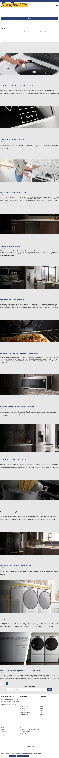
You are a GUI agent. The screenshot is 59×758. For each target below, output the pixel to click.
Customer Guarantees (24, 714)
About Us (22, 702)
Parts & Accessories (5, 735)
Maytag (41, 708)
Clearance (3, 738)
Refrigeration (3, 731)
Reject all (13, 755)
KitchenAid (42, 699)
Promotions (22, 704)
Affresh (41, 712)
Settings (4, 755)
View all (1, 27)
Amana (41, 710)
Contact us (22, 699)
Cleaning (2, 729)
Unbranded (42, 704)
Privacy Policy (23, 710)
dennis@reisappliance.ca (27, 733)
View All (41, 718)
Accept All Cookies (23, 755)
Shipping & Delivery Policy (25, 712)
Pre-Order (3, 740)
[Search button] (54, 5)
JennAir (41, 706)
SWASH (41, 716)
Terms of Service (23, 708)
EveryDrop (42, 714)
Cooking (2, 727)
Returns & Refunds (24, 706)
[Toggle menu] (57, 5)
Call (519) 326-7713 (26, 731)
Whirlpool (41, 702)
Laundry (2, 733)
